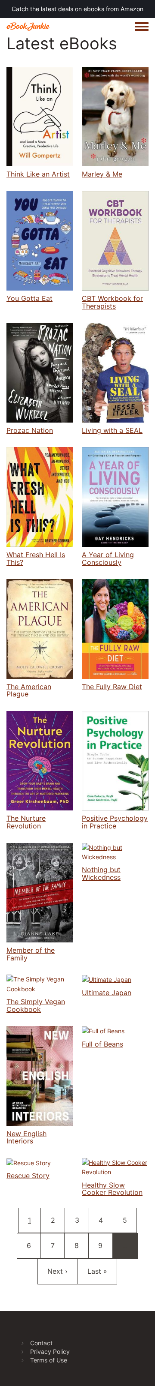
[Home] (28, 26)
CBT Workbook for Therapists (112, 302)
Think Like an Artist (38, 174)
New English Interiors (26, 1137)
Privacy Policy (50, 1351)
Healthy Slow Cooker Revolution (112, 1189)
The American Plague (28, 690)
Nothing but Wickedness (101, 873)
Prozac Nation (29, 430)
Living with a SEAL (112, 430)
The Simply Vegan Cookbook (35, 1005)
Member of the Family (30, 954)
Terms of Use (48, 1360)
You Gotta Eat (29, 298)
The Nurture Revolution (26, 822)
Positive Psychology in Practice (115, 822)
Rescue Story (28, 1175)
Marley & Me (102, 174)
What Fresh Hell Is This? (35, 558)
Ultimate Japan (106, 992)
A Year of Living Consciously (108, 558)
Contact (41, 1343)
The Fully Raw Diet (112, 686)
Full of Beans (102, 1044)
